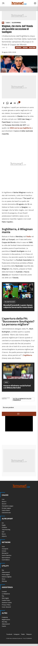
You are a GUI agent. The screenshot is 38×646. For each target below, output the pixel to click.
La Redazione (6, 594)
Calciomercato (6, 512)
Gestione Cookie (7, 602)
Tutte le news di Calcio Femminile (22, 399)
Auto (3, 546)
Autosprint (5, 549)
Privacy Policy (6, 605)
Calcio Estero (6, 510)
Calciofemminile (16, 23)
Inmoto (4, 551)
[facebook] (4, 103)
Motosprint (5, 553)
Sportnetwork (6, 557)
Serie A (4, 501)
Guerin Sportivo (6, 555)
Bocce (4, 534)
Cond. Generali (6, 607)
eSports (4, 536)
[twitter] (11, 103)
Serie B (4, 504)
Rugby (4, 525)
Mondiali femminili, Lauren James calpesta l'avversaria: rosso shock (18, 306)
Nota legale (5, 598)
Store (3, 579)
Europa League (6, 508)
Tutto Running (6, 529)
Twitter (23, 634)
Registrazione (6, 619)
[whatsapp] (7, 103)
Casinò (4, 626)
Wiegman (25, 48)
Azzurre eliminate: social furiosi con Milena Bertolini (17, 386)
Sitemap (4, 581)
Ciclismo (4, 527)
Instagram (17, 634)
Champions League (7, 506)
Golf (3, 532)
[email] (15, 103)
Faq (3, 596)
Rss (3, 570)
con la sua (20, 128)
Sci (3, 523)
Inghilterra (32, 48)
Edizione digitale (6, 577)
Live (3, 499)
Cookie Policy (6, 600)
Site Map (4, 622)
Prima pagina (6, 574)
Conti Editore (6, 560)
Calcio (8, 23)
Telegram (29, 634)
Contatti (4, 591)
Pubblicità (5, 617)
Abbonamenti (6, 572)
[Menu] (3, 3)
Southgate (18, 48)
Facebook (9, 634)
